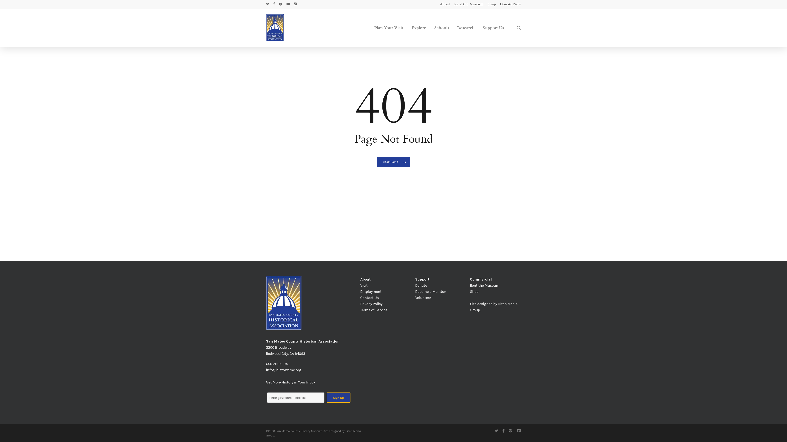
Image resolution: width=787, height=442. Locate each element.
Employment (371, 291)
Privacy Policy (371, 304)
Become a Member (430, 291)
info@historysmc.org (283, 370)
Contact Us (369, 297)
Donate (421, 285)
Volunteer (423, 297)
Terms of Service (373, 310)
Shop (474, 291)
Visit (364, 285)
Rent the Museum (484, 285)
